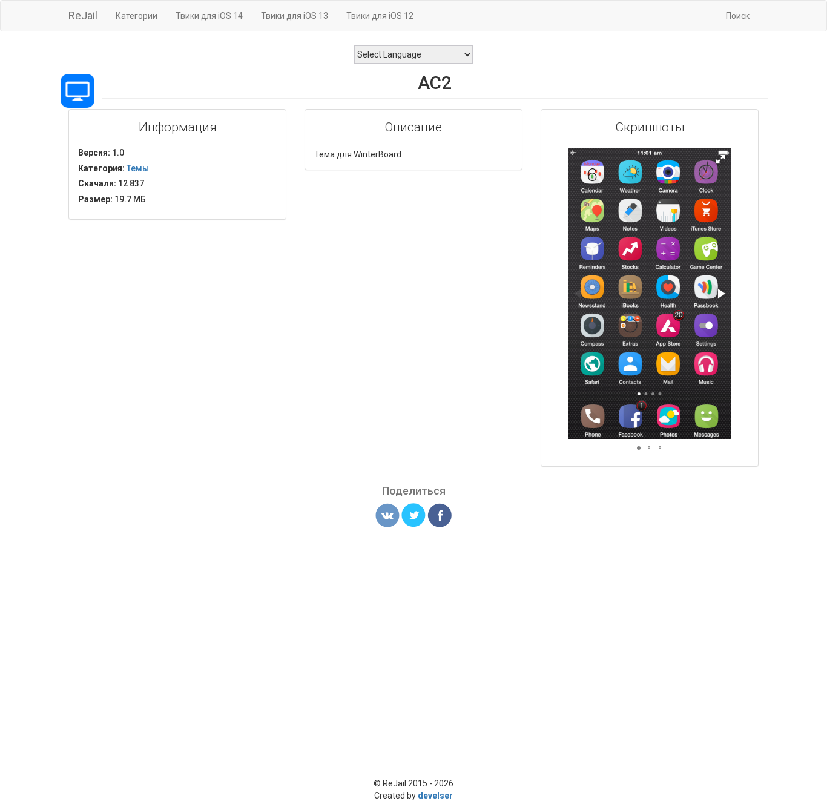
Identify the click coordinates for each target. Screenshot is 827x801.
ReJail (82, 15)
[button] (720, 159)
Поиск (738, 16)
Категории (136, 16)
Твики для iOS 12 (380, 16)
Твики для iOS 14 (209, 16)
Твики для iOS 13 (294, 16)
